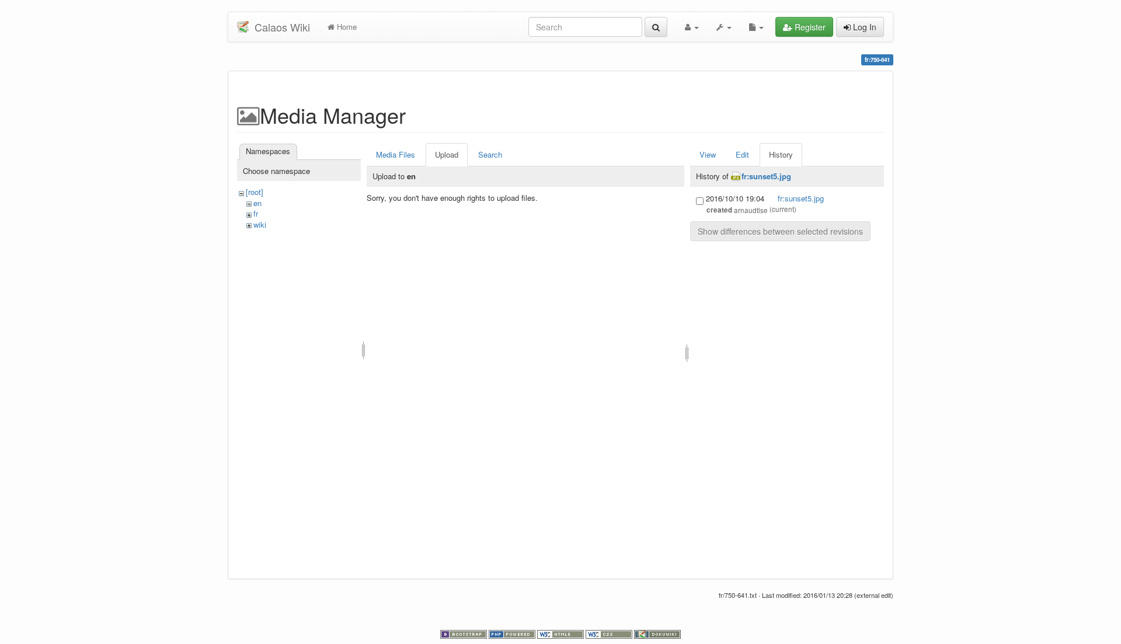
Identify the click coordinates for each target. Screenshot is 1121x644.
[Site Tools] (724, 26)
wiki (259, 224)
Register (809, 27)
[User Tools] (692, 26)
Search (490, 154)
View (707, 154)
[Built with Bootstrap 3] (464, 633)
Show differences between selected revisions (780, 231)
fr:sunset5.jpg (766, 176)
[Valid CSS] (610, 633)
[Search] (656, 27)
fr (255, 213)
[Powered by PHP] (513, 633)
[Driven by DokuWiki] (657, 633)
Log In (863, 27)
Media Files (395, 154)
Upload (446, 154)
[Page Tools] (756, 26)
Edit (742, 154)
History (781, 154)
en (257, 202)
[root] (254, 191)
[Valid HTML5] (561, 633)
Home (346, 26)
